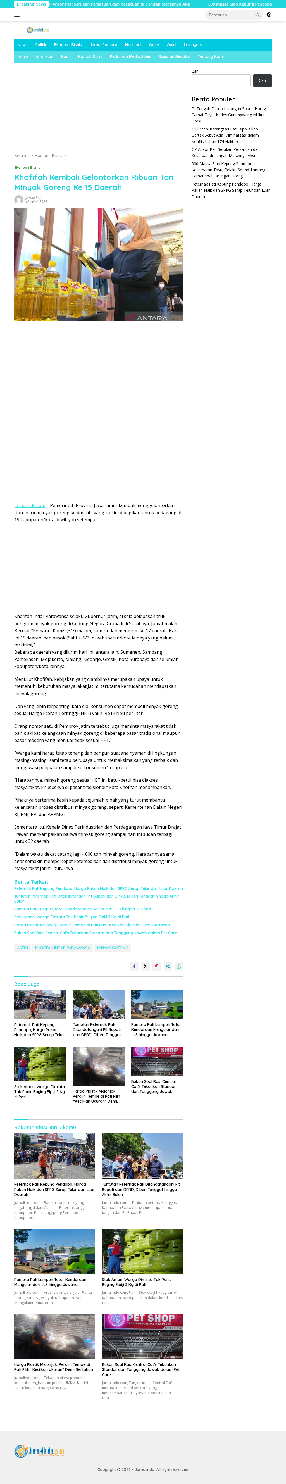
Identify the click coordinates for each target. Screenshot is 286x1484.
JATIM (22, 947)
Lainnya (191, 44)
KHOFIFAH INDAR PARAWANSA (62, 947)
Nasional (133, 44)
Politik (40, 44)
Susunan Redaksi (174, 56)
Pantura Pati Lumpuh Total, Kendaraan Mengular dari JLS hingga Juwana (82, 909)
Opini (171, 44)
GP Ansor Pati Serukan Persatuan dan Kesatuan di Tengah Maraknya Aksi (76, 4)
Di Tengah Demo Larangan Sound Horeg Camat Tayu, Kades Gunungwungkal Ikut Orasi (229, 115)
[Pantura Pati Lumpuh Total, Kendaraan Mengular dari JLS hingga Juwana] (157, 1004)
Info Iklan (44, 56)
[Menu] (18, 15)
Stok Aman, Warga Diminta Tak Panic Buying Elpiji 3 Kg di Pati (71, 916)
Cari (195, 71)
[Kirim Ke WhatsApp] (179, 966)
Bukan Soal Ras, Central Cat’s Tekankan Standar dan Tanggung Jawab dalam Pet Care (95, 932)
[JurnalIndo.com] (38, 29)
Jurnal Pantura (103, 44)
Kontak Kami (90, 56)
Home (23, 56)
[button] (257, 14)
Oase (154, 44)
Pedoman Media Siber (130, 56)
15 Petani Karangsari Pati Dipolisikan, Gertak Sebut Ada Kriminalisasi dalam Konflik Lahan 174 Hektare (225, 135)
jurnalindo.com (29, 505)
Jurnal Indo (34, 197)
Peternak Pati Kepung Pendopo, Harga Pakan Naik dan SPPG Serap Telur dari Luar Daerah (98, 888)
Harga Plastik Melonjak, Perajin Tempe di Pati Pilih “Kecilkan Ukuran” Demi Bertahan (92, 924)
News (23, 44)
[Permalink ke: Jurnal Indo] (18, 199)
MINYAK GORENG (112, 947)
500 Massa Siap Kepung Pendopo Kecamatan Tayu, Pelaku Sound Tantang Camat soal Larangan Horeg (228, 170)
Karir (65, 56)
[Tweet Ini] (145, 966)
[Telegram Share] (168, 966)
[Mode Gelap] (269, 15)
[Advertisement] (99, 109)
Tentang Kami (211, 56)
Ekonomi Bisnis (68, 44)
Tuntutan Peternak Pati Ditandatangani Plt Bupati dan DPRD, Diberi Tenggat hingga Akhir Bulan (96, 899)
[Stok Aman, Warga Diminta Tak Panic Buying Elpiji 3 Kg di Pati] (40, 1064)
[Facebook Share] (134, 966)
